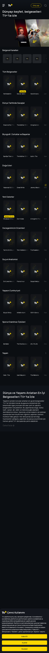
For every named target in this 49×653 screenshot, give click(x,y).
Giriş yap (36, 5)
